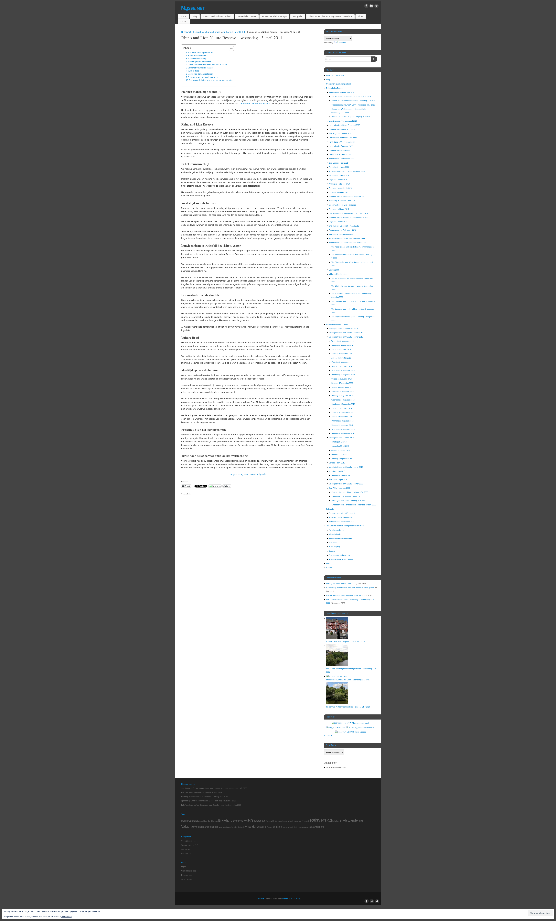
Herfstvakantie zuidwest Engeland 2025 (344, 125)
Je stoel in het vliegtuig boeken (341, 538)
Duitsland (200, 821)
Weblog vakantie (187, 845)
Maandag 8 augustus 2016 (342, 362)
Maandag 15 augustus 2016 (342, 392)
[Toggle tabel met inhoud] (230, 48)
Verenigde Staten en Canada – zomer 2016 (346, 337)
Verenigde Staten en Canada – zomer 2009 (346, 484)
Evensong (238, 820)
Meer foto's (328, 736)
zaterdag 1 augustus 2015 (341, 459)
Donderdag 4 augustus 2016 (342, 345)
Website (269, 827)
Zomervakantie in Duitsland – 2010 (342, 230)
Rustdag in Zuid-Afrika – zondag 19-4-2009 (348, 501)
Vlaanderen (252, 826)
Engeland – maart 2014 (338, 222)
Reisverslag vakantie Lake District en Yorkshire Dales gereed (350, 588)
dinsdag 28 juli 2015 (339, 442)
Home (183, 16)
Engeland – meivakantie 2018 (340, 188)
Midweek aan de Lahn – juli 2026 (342, 92)
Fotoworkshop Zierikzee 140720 (341, 522)
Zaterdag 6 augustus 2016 (341, 354)
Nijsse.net (193, 7)
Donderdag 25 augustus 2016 (343, 433)
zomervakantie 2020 (290, 827)
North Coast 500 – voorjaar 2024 (342, 142)
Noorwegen (298, 821)
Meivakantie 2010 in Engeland (341, 234)
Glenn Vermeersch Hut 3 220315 (342, 513)
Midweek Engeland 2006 (339, 274)
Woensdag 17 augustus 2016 (343, 400)
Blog (195, 16)
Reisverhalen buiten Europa (274, 16)
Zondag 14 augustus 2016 (341, 387)
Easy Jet (207, 821)
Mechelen (281, 821)
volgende (261, 474)
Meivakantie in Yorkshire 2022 (341, 155)
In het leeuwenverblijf (197, 58)
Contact (184, 21)
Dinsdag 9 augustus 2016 (341, 366)
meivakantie (289, 821)
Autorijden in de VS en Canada (341, 559)
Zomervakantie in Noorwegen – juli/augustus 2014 (348, 218)
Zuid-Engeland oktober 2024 (340, 134)
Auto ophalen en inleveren (339, 555)
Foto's (249, 820)
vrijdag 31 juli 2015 (338, 454)
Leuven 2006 (334, 270)
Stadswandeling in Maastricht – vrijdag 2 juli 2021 (208, 797)
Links (360, 16)
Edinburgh (214, 821)
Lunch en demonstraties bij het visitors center (207, 64)
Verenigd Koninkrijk (238, 827)
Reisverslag (321, 820)
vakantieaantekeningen (206, 826)
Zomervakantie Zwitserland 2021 (342, 159)
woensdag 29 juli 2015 (340, 446)
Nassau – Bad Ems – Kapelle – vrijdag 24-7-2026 (350, 117)
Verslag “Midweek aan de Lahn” (338, 584)
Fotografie (297, 16)
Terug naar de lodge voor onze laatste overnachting (211, 80)
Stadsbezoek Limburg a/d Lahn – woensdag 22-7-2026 (353, 105)
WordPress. (296, 899)
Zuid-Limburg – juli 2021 (338, 163)
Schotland (335, 821)
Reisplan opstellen (336, 530)
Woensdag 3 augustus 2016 (342, 341)
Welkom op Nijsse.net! (335, 76)
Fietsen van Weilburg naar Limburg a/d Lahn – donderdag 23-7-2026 (220, 788)
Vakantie (187, 826)
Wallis (263, 826)
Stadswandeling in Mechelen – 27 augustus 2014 (348, 213)
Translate (342, 43)
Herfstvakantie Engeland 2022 (341, 146)
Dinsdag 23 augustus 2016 (342, 425)
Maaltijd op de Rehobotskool (200, 74)
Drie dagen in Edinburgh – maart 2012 (344, 226)
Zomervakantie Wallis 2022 (339, 150)
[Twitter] (376, 6)
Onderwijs (305, 821)
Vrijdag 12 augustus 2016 (341, 379)
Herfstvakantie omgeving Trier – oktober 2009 (347, 239)
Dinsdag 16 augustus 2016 (342, 396)
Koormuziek (270, 821)
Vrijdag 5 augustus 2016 (341, 350)
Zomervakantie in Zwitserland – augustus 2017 (347, 197)
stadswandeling (351, 820)
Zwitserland (318, 826)
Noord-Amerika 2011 (337, 471)
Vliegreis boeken (335, 534)
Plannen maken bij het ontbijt (200, 52)
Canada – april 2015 (337, 463)
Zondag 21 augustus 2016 (341, 417)
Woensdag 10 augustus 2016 (343, 371)
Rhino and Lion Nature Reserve (255, 103)
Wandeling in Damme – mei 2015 (342, 201)
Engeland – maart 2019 (338, 180)
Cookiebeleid (66, 916)
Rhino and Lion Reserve (198, 55)
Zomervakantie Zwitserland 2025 (342, 129)
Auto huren (333, 543)
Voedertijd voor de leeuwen (199, 61)
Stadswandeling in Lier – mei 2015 (342, 205)
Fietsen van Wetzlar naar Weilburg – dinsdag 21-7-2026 (353, 101)
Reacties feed (186, 875)
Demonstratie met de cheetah (201, 67)
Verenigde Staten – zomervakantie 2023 (344, 329)
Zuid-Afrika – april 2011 (234, 32)
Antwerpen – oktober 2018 (339, 184)
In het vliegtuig (334, 547)
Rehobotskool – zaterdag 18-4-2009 (345, 496)
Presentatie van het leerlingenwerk (203, 77)
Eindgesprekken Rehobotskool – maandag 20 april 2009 (353, 505)
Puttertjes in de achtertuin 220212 (342, 517)
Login (183, 867)
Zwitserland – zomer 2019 (339, 176)
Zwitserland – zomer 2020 (339, 167)
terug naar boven (246, 474)
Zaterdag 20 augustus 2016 (342, 413)
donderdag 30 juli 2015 (340, 450)
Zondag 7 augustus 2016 (341, 358)
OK (373, 59)
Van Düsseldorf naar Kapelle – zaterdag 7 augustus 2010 (213, 801)
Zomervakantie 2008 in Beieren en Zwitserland (347, 243)
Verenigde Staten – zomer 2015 (341, 438)
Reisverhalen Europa (247, 16)
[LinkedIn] (371, 6)
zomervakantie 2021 (305, 827)
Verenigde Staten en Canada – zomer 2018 (346, 333)
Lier (276, 821)
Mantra (285, 899)
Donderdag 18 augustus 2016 (343, 404)
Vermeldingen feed (188, 871)
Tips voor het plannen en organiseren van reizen (330, 16)
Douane (332, 551)
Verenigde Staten (225, 827)
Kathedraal (259, 820)
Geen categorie (187, 841)
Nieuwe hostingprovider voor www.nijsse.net (343, 595)
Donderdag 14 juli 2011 (340, 475)
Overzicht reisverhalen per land (217, 16)
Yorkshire (277, 826)
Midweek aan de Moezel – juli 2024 (343, 138)
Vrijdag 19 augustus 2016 (341, 408)
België (184, 820)
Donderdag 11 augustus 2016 (343, 375)
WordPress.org (187, 879)
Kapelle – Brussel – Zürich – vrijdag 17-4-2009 (349, 492)
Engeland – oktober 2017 (339, 192)
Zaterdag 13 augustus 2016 (342, 383)
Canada (192, 820)
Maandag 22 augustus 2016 (342, 421)
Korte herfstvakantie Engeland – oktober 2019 (347, 171)
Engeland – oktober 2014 (339, 209)
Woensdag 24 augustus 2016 (343, 429)
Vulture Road (193, 70)
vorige (232, 474)
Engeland (225, 820)
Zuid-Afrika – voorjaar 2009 (339, 488)
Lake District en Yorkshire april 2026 (343, 121)
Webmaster (185, 849)
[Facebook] (366, 6)
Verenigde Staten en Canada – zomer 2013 (346, 467)
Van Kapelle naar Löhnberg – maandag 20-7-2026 (351, 97)
